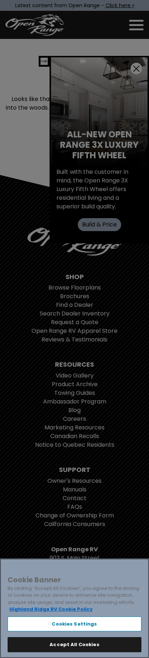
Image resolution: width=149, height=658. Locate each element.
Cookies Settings (74, 624)
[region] (74, 608)
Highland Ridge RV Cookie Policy (51, 609)
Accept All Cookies (74, 644)
